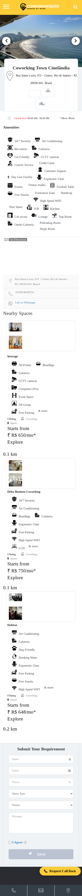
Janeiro (13, 423)
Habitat (12, 625)
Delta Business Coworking (23, 491)
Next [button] (75, 41)
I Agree (17, 842)
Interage (12, 356)
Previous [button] (6, 41)
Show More (68, 118)
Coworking (31, 418)
